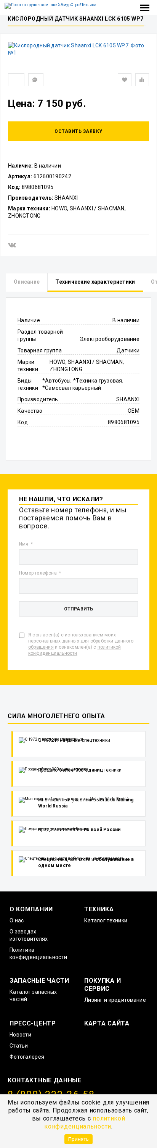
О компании (31, 909)
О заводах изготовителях (29, 935)
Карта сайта (107, 1023)
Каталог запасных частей (33, 995)
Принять (78, 1139)
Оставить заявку (78, 131)
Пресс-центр (33, 1023)
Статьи (19, 1046)
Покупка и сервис (102, 984)
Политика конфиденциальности (38, 953)
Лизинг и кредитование (115, 1000)
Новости (20, 1035)
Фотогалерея (27, 1057)
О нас (17, 920)
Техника (99, 909)
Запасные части (39, 980)
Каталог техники (105, 920)
